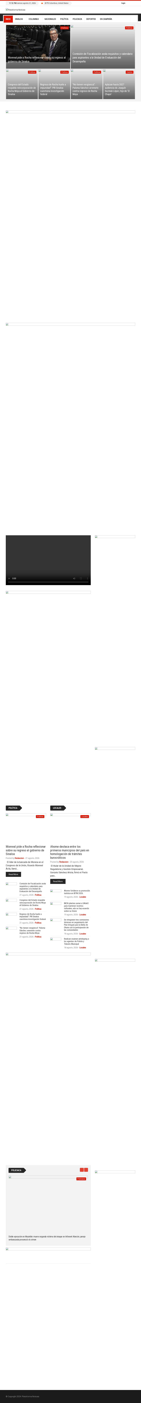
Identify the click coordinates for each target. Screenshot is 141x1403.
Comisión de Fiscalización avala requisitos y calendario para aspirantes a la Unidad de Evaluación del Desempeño (102, 57)
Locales (85, 817)
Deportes (91, 19)
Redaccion (19, 858)
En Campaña (106, 19)
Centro (129, 72)
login (123, 3)
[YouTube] (132, 3)
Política (64, 19)
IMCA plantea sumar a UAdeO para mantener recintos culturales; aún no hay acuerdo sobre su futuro (76, 907)
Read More (13, 874)
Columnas (34, 19)
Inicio (8, 19)
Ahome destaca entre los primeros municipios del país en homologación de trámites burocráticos (69, 852)
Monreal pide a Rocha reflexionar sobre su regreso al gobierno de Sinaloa (26, 850)
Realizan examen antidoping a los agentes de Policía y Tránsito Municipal (76, 941)
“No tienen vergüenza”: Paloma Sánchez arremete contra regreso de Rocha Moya (32, 930)
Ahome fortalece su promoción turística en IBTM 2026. (77, 891)
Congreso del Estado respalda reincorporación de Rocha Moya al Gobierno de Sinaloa (33, 902)
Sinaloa (19, 19)
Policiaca (77, 19)
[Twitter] (130, 3)
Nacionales (50, 19)
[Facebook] (127, 3)
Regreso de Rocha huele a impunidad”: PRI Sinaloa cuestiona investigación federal (33, 916)
